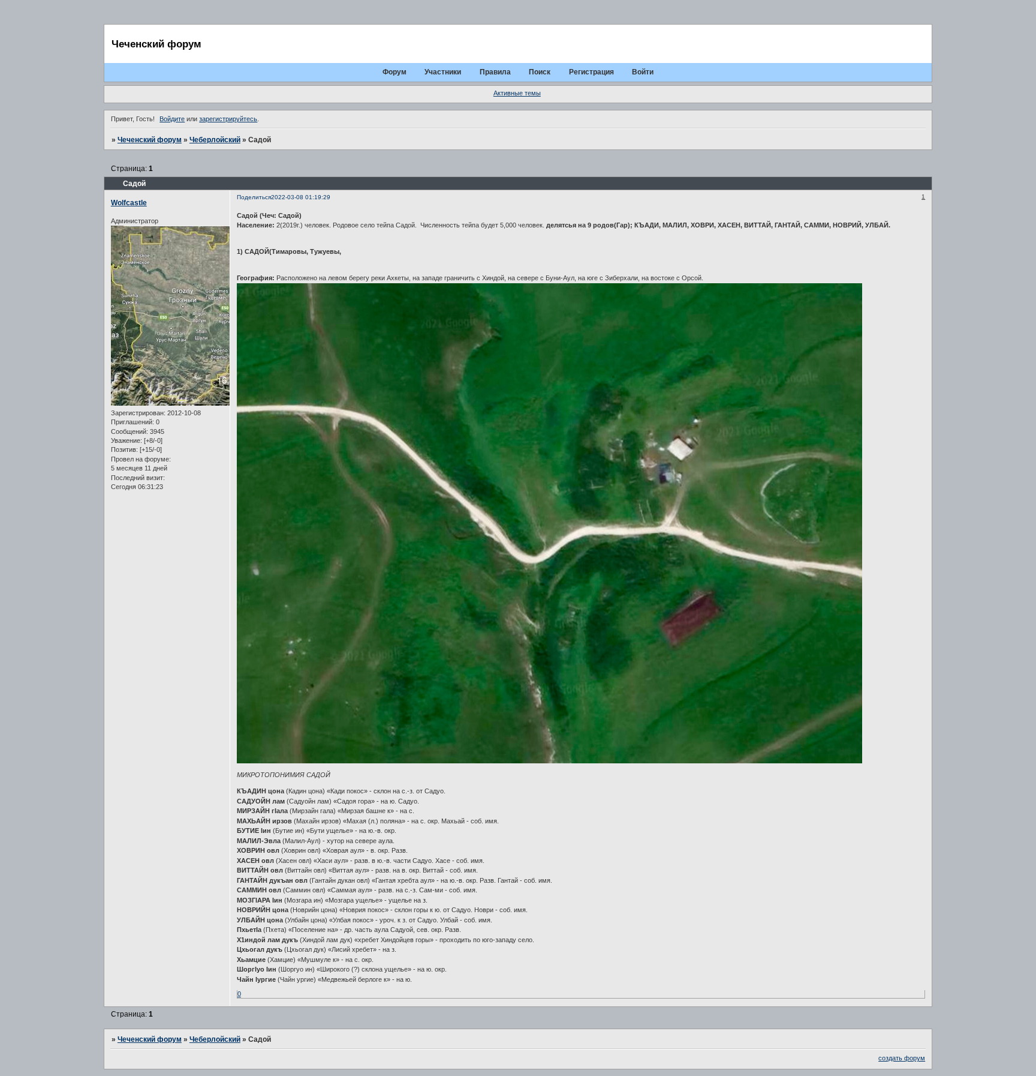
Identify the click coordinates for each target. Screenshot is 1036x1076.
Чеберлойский (214, 140)
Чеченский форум (150, 140)
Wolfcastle (129, 203)
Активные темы (517, 93)
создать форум (901, 1058)
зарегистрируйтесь (228, 118)
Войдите (172, 118)
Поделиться (254, 197)
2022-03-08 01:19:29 (300, 197)
